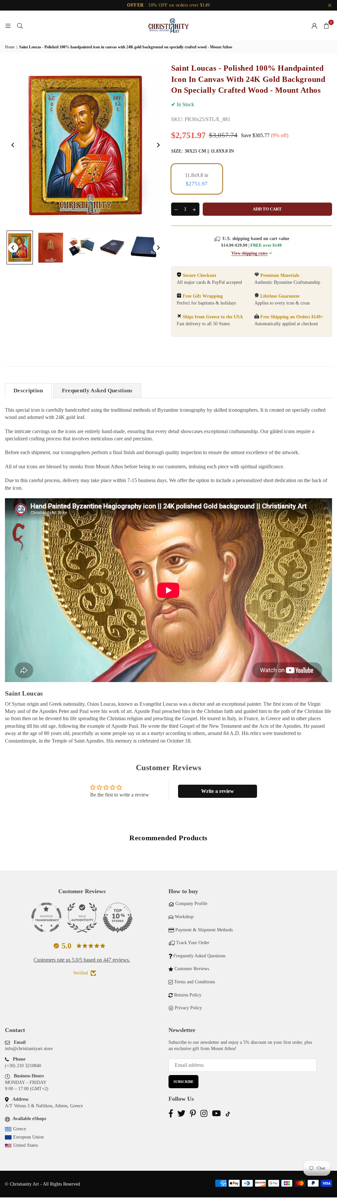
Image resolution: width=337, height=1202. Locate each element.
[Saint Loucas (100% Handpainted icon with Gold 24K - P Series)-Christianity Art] (20, 247)
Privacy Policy (188, 1007)
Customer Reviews (191, 968)
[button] (326, 26)
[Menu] (8, 25)
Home (9, 47)
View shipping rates (249, 253)
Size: (202, 151)
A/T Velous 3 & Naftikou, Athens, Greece (44, 1105)
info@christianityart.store (29, 1048)
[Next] (158, 145)
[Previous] (13, 145)
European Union (28, 1137)
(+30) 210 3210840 (23, 1065)
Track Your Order (192, 942)
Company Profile (191, 903)
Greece (19, 1128)
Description (28, 390)
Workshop (184, 916)
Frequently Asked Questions (97, 390)
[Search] (20, 25)
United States (25, 1145)
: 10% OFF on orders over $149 (168, 5)
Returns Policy (187, 995)
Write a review (217, 791)
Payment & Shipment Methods (204, 929)
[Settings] (314, 26)
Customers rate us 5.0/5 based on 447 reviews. (82, 960)
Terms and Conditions (194, 981)
